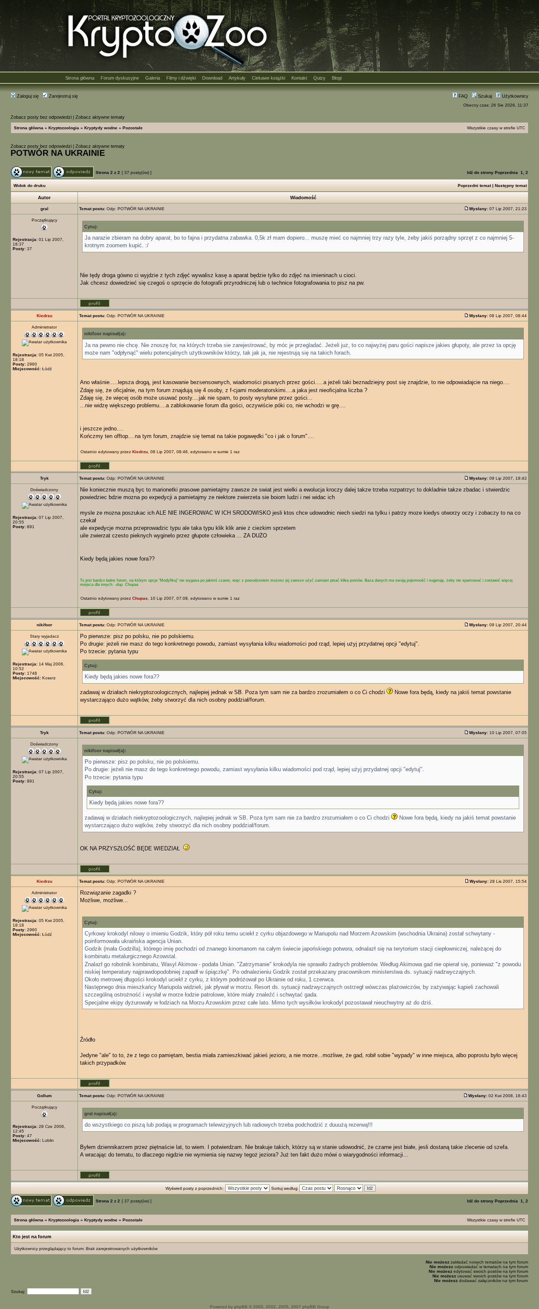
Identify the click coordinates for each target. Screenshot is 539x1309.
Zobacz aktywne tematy (100, 117)
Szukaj (484, 96)
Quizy (319, 77)
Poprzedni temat (474, 185)
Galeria (152, 77)
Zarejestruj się (63, 96)
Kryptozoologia (63, 128)
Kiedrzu (140, 451)
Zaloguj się (27, 96)
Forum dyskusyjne (120, 77)
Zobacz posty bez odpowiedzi (41, 117)
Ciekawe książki (268, 77)
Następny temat (511, 185)
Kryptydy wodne (100, 128)
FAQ (462, 96)
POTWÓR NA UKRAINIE (58, 153)
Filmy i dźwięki (181, 77)
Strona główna (79, 77)
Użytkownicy (514, 96)
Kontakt (299, 77)
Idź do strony (480, 172)
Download (212, 77)
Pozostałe (133, 128)
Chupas (140, 598)
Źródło (87, 1040)
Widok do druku (29, 185)
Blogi (337, 77)
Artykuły (237, 77)
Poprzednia (506, 172)
